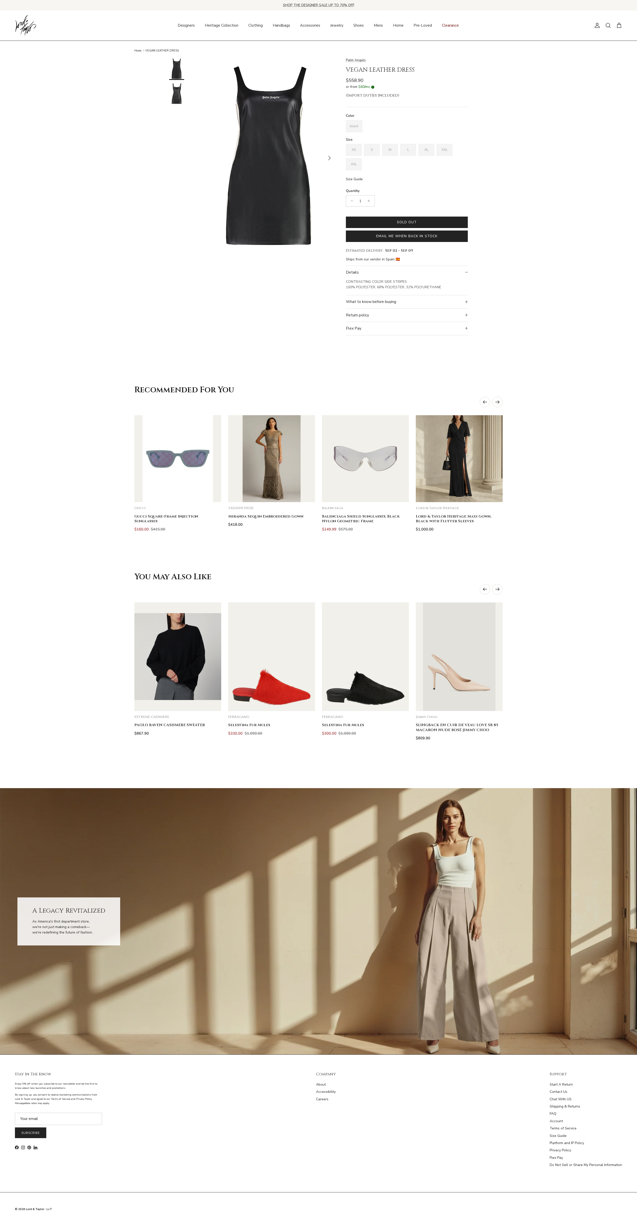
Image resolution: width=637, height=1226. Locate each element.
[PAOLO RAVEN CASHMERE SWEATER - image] (177, 656)
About (321, 1084)
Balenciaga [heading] (332, 508)
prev (485, 402)
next (497, 402)
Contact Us (558, 1091)
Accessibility (326, 1091)
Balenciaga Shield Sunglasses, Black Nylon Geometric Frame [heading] (361, 519)
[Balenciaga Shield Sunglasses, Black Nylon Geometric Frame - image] (365, 458)
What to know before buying (371, 301)
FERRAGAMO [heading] (238, 717)
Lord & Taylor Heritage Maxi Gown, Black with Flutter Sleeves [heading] (453, 519)
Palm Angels (356, 60)
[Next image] (213, 459)
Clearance (450, 25)
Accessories (310, 25)
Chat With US (561, 1099)
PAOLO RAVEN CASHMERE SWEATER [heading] (169, 725)
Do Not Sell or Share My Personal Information (586, 1165)
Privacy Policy (560, 1150)
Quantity (353, 190)
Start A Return (561, 1084)
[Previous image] (142, 459)
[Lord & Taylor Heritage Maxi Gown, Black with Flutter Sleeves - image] (459, 458)
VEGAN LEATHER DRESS (162, 50)
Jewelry (336, 25)
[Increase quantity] (370, 200)
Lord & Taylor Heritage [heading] (437, 508)
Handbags (281, 25)
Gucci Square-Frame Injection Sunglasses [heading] (166, 519)
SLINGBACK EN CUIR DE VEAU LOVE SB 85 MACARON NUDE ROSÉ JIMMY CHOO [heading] (457, 727)
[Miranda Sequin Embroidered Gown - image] (271, 458)
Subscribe (30, 1133)
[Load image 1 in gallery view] (269, 156)
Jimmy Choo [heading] (426, 717)
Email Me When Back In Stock (406, 236)
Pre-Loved (423, 25)
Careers (322, 1099)
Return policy (357, 315)
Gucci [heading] (140, 508)
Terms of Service (563, 1128)
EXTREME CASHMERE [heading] (151, 717)
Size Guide (354, 179)
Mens (378, 25)
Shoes (358, 25)
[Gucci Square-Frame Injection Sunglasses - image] (177, 458)
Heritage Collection (221, 25)
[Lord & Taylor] (25, 25)
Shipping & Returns (565, 1106)
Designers (186, 25)
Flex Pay (353, 328)
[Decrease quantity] (350, 200)
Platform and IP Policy (567, 1143)
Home (398, 25)
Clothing (255, 25)
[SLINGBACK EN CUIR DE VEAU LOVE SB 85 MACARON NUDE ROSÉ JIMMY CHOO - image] (459, 656)
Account (556, 1121)
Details (352, 272)
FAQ (553, 1113)
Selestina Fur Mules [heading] (249, 725)
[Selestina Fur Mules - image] (271, 656)
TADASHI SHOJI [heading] (241, 508)
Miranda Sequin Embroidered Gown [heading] (265, 516)
